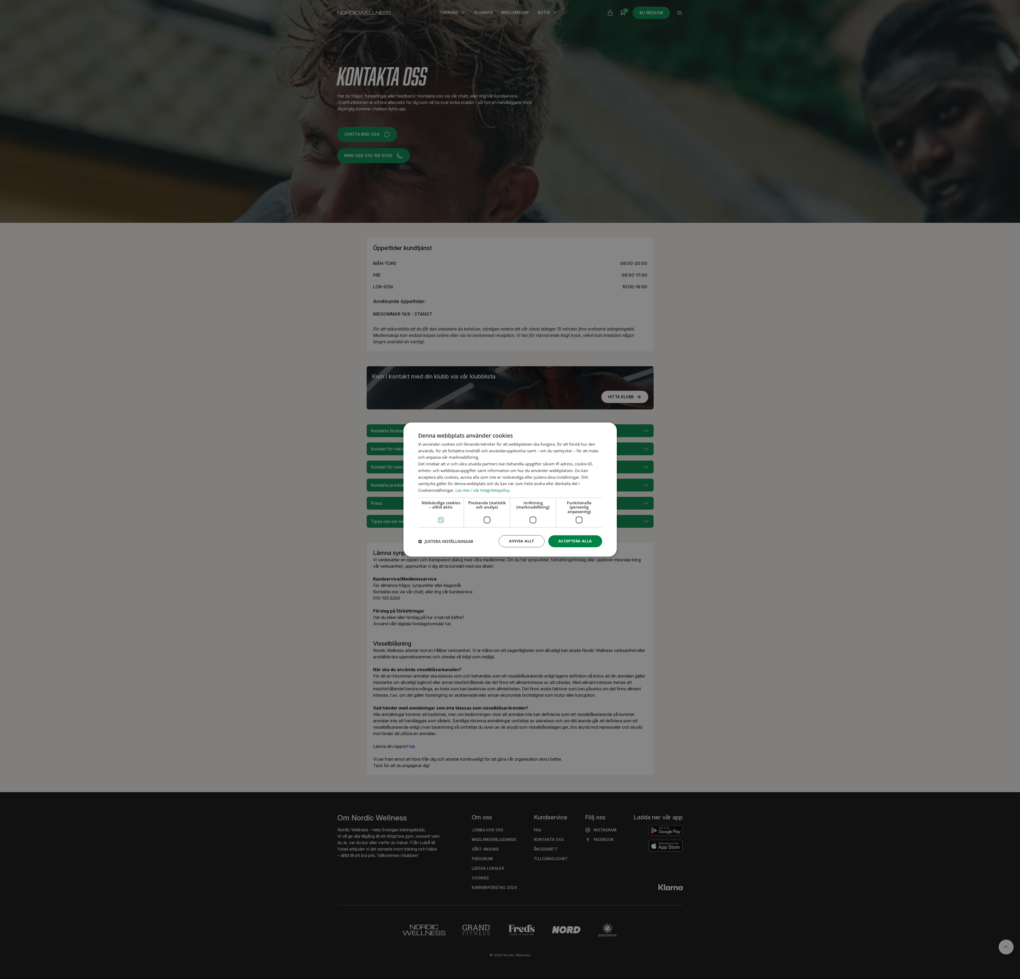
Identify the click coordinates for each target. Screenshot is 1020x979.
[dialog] (510, 489)
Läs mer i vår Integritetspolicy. (483, 490)
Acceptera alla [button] (575, 541)
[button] (445, 541)
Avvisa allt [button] (521, 541)
